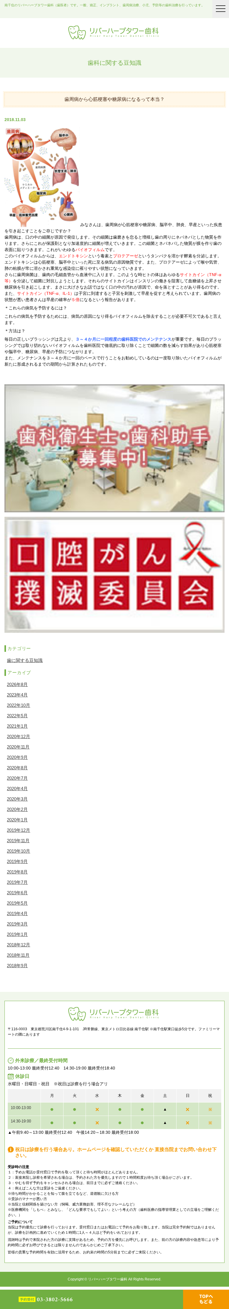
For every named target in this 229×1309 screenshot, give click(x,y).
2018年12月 (18, 944)
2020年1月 (17, 819)
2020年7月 (17, 778)
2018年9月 (17, 965)
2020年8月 (17, 767)
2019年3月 (17, 923)
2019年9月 (17, 861)
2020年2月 (17, 809)
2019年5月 (17, 903)
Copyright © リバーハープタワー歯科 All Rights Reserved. (114, 1279)
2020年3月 (17, 798)
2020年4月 (17, 788)
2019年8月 (17, 871)
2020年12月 (18, 736)
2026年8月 (17, 684)
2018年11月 (18, 955)
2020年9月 (17, 757)
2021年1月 (17, 726)
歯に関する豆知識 (25, 660)
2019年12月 (18, 830)
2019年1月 (17, 934)
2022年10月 (18, 705)
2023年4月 (17, 694)
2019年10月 (18, 851)
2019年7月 (17, 882)
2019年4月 (17, 913)
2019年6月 (17, 892)
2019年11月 (18, 840)
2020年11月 (18, 746)
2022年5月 (17, 715)
